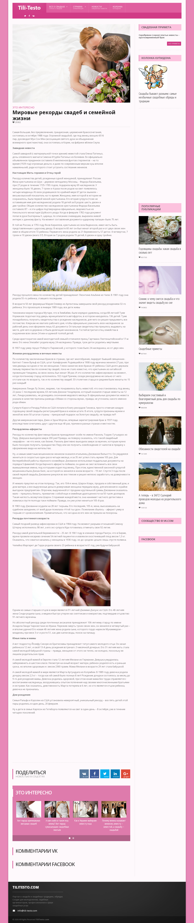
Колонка (117, 7)
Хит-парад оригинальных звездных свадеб (28, 822)
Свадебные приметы (150, 349)
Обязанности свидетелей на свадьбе (160, 449)
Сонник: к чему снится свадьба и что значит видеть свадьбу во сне (159, 301)
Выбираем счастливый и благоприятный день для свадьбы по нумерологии (159, 399)
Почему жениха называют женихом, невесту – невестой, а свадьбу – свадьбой (114, 825)
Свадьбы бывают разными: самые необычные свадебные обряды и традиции (158, 97)
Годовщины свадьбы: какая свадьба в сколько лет (160, 251)
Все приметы (174, 44)
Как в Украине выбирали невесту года (85, 822)
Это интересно (23, 107)
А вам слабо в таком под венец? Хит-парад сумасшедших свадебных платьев (57, 825)
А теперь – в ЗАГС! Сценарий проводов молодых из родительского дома (160, 499)
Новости (99, 7)
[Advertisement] (119, 172)
